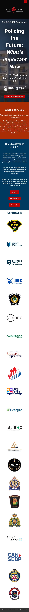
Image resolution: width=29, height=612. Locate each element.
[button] (14, 96)
